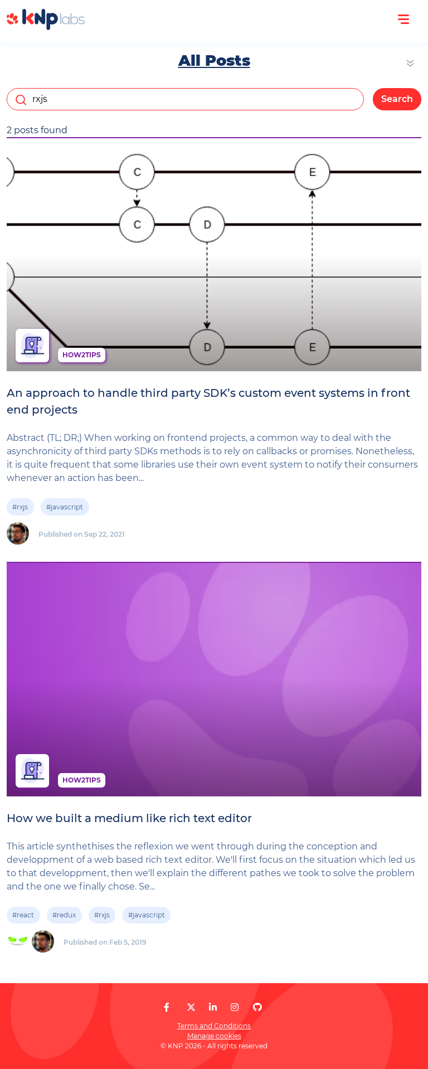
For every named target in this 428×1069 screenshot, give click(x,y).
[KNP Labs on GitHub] (257, 1007)
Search (397, 99)
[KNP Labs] (46, 27)
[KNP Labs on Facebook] (166, 1007)
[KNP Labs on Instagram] (235, 1007)
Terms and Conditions (214, 1026)
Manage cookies (214, 1036)
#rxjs (20, 507)
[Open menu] (403, 19)
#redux (64, 915)
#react (23, 915)
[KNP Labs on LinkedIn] (213, 1007)
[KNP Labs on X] (191, 1007)
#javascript (64, 507)
